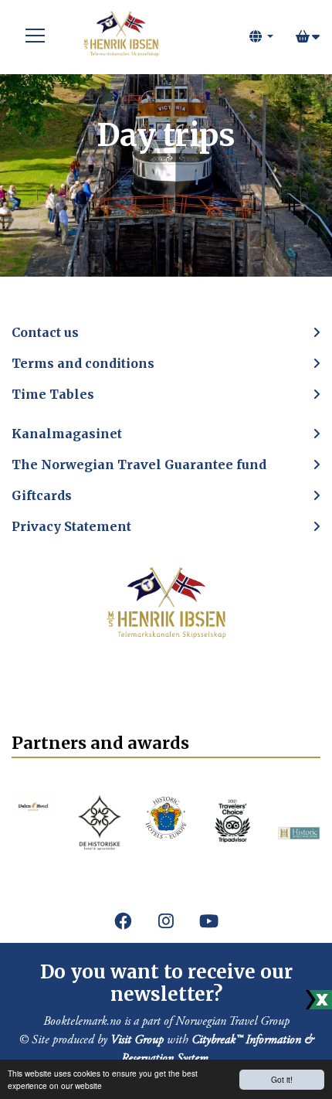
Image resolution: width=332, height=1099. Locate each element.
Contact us (45, 332)
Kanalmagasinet (67, 433)
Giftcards (42, 495)
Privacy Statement (71, 526)
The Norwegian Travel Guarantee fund (139, 464)
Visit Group (137, 1040)
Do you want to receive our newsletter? (166, 983)
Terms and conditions (83, 363)
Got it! (282, 1079)
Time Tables (53, 394)
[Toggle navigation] (35, 36)
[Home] (121, 36)
